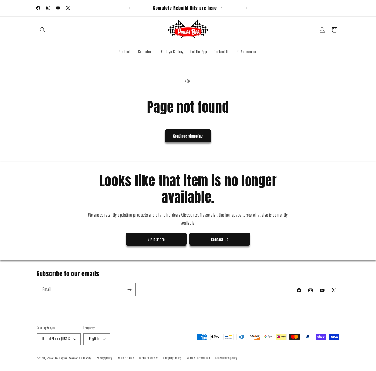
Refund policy (126, 358)
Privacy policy (105, 358)
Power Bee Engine (57, 358)
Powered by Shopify (80, 358)
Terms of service (148, 358)
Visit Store (156, 239)
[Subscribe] (129, 289)
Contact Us (219, 239)
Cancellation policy (226, 358)
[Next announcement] (247, 8)
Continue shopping (188, 135)
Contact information (198, 358)
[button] (43, 30)
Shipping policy (172, 358)
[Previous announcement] (129, 8)
